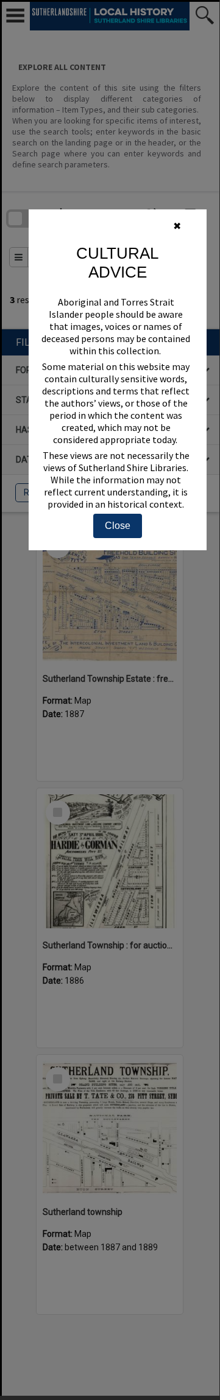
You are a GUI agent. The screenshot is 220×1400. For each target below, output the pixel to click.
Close (117, 525)
